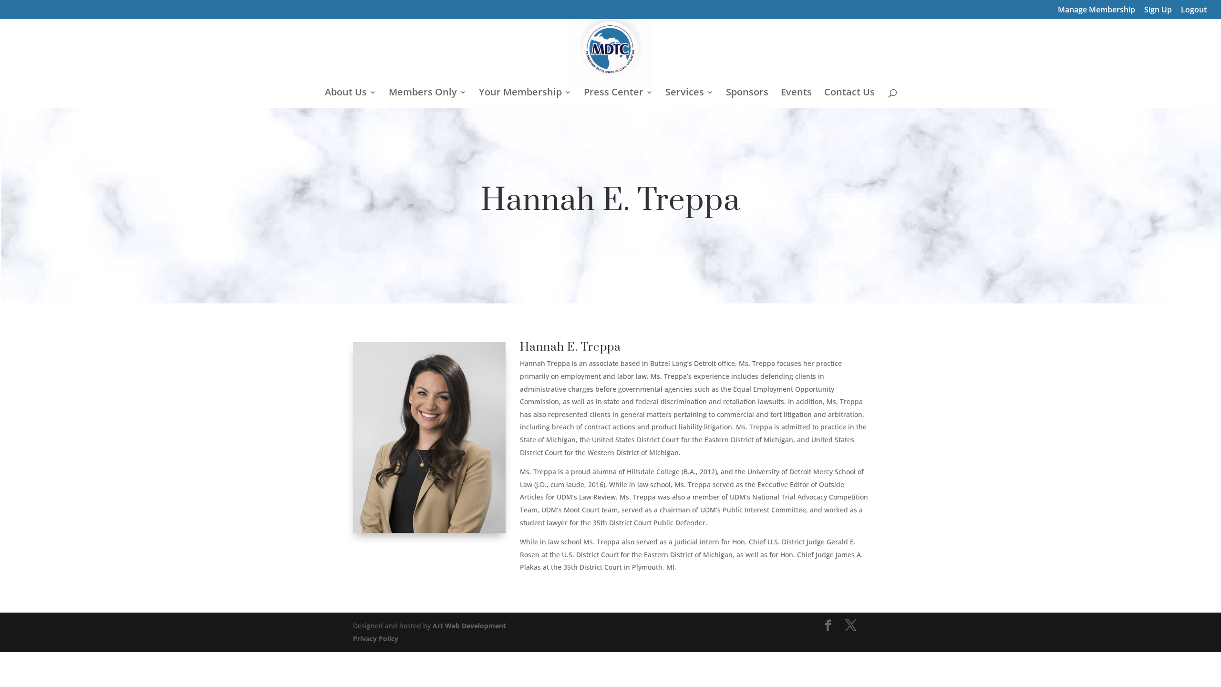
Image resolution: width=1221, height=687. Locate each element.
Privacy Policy (375, 638)
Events (796, 93)
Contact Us (849, 93)
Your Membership (520, 93)
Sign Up (1158, 10)
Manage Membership (1096, 10)
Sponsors (747, 93)
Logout (1194, 10)
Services (684, 93)
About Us (346, 93)
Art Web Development (469, 625)
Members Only (423, 93)
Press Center (613, 93)
